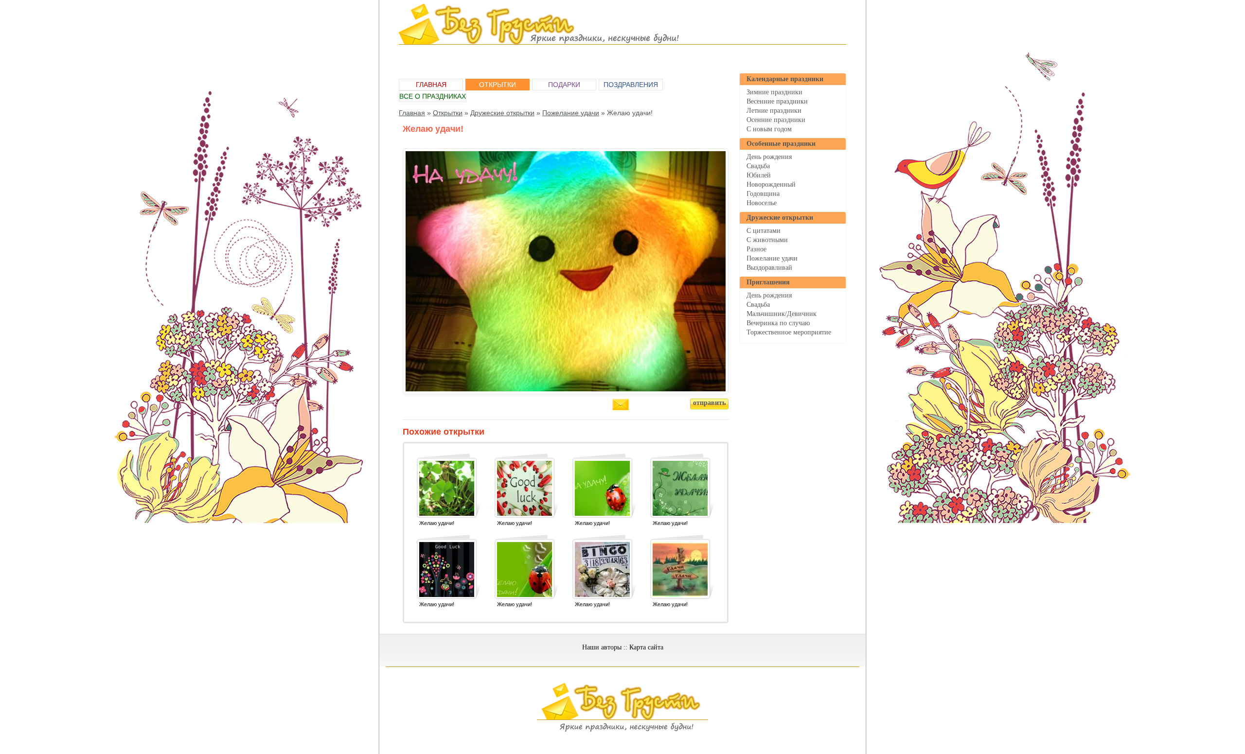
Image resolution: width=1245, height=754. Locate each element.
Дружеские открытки (780, 217)
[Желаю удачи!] (446, 488)
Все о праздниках (432, 96)
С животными (767, 240)
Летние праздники (774, 110)
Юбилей (759, 175)
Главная (431, 84)
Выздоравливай (769, 267)
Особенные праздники (781, 143)
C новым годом (769, 129)
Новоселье (762, 203)
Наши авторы (602, 647)
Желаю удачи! (436, 523)
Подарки (564, 84)
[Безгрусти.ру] (622, 730)
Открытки (497, 84)
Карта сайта (646, 647)
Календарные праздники (785, 79)
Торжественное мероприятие (789, 332)
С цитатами (764, 230)
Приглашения (768, 282)
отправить (709, 402)
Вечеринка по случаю (778, 323)
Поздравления (631, 84)
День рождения (769, 156)
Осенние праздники (776, 120)
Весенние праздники (777, 101)
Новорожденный (771, 184)
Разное (756, 249)
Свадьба (758, 166)
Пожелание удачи (772, 258)
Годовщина (763, 193)
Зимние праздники (774, 92)
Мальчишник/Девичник (782, 313)
